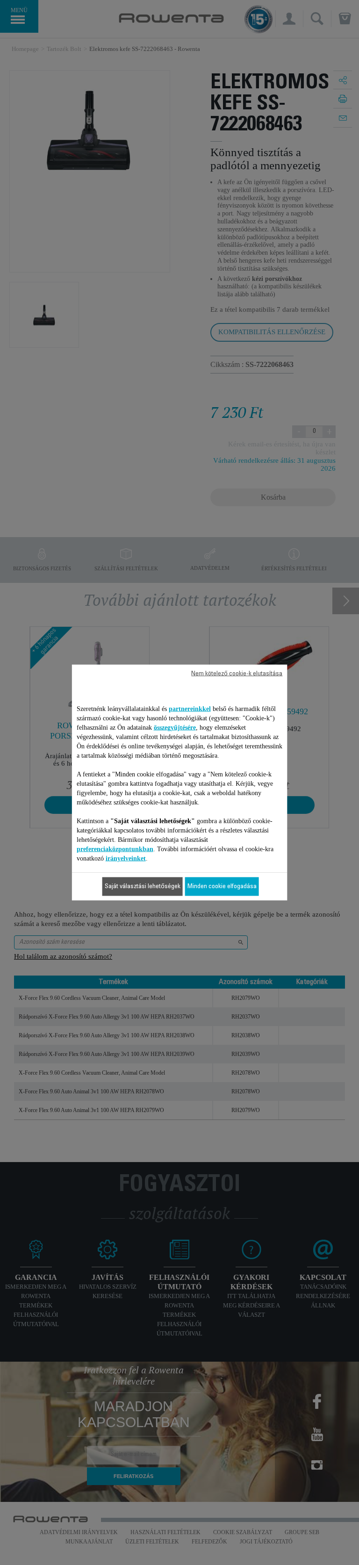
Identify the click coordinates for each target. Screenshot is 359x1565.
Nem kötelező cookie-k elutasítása (236, 674)
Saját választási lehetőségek (142, 886)
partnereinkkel (190, 708)
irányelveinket (126, 858)
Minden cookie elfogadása (222, 886)
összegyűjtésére (175, 727)
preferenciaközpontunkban (115, 849)
